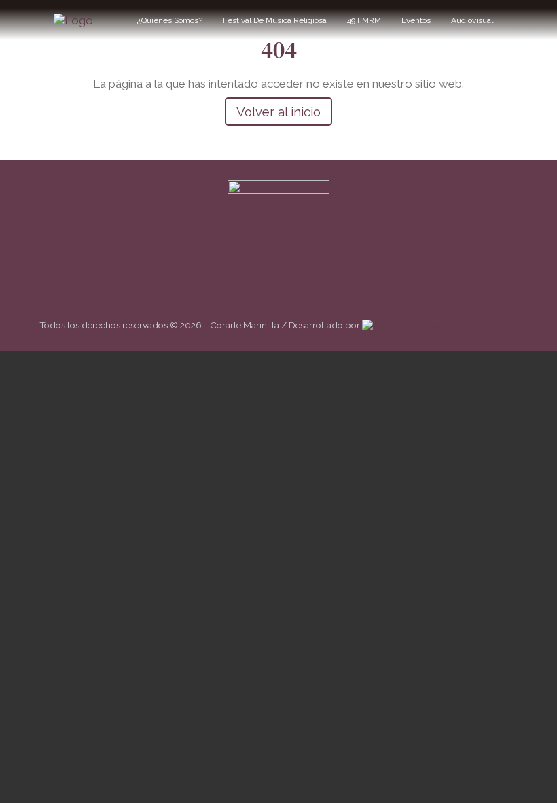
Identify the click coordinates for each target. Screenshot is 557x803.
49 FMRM (364, 20)
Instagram (289, 299)
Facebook (269, 299)
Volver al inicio (278, 111)
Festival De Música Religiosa (275, 20)
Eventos (416, 20)
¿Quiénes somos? (169, 20)
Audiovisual (472, 20)
